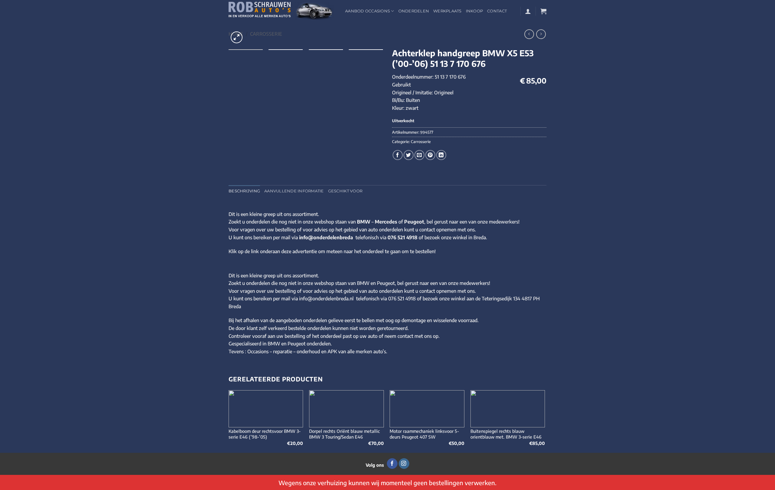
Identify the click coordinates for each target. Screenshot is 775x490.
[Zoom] (236, 37)
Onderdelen (413, 11)
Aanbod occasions (367, 11)
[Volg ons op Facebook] (392, 463)
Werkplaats (447, 11)
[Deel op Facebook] (398, 155)
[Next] (544, 421)
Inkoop (474, 11)
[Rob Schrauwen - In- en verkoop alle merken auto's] (282, 11)
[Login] (528, 11)
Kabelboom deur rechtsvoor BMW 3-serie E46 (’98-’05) (265, 433)
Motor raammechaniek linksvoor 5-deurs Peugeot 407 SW (424, 433)
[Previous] (228, 421)
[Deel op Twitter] (409, 155)
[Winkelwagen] (543, 11)
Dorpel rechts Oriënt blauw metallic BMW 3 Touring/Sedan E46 (344, 433)
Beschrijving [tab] (244, 191)
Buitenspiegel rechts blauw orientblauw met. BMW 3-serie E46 (506, 433)
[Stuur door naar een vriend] (419, 155)
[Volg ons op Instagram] (404, 463)
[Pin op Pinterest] (430, 155)
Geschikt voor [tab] (345, 191)
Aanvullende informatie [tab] (294, 191)
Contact (497, 11)
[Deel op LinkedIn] (441, 155)
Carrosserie (266, 34)
